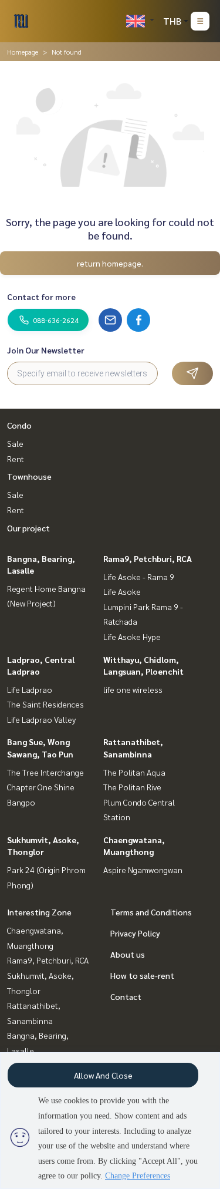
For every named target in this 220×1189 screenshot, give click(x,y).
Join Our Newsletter (45, 350)
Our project (28, 528)
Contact (125, 996)
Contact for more (41, 296)
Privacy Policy (135, 933)
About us (127, 954)
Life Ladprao (29, 689)
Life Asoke (122, 591)
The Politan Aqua (134, 772)
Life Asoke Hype (132, 636)
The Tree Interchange (45, 772)
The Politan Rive (132, 787)
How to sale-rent (142, 975)
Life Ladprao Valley (41, 719)
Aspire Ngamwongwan (142, 869)
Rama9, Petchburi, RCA (147, 558)
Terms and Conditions (151, 912)
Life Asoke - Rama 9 (138, 576)
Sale (15, 443)
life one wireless (133, 689)
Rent (15, 458)
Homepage (22, 51)
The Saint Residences (45, 704)
